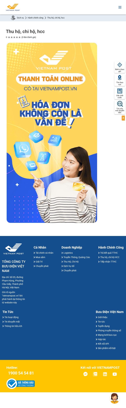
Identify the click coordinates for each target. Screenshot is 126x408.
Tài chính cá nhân (44, 253)
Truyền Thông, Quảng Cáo (76, 257)
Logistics (68, 253)
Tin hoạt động (11, 317)
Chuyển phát (42, 266)
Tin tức (101, 321)
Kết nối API (103, 343)
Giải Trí (39, 261)
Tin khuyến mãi (12, 321)
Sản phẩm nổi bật (107, 348)
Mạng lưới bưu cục (107, 335)
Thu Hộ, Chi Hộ (71, 261)
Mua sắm (40, 257)
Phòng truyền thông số (109, 330)
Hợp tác (102, 339)
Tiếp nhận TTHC (108, 261)
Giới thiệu (102, 317)
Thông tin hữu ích (13, 326)
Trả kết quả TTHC (109, 253)
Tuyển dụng (104, 326)
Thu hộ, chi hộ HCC (109, 257)
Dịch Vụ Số (68, 266)
